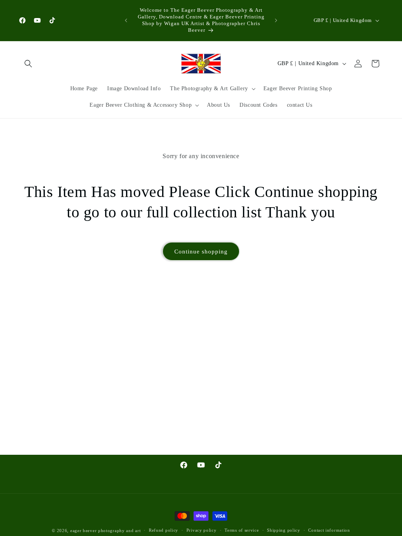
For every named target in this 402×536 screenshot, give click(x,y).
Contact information (329, 530)
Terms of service (242, 530)
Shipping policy (283, 530)
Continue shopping (201, 251)
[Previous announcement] (126, 20)
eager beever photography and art (105, 530)
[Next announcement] (276, 20)
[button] (28, 63)
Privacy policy (201, 530)
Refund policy (163, 530)
